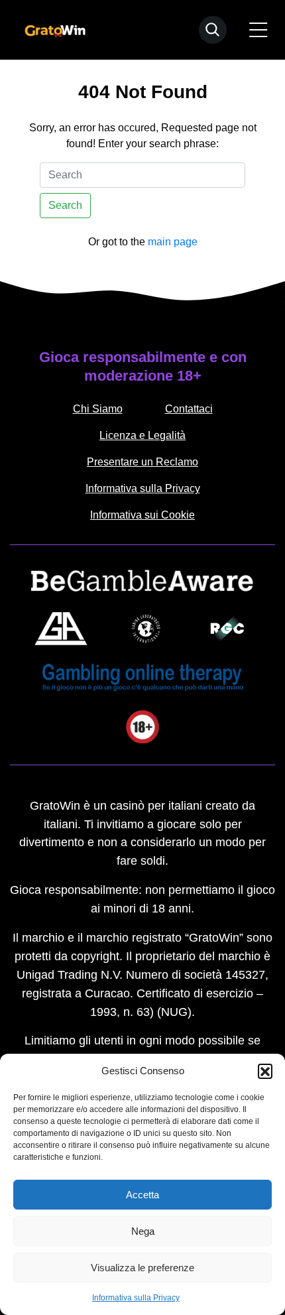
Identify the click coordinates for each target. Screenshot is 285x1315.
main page (173, 241)
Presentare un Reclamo (142, 462)
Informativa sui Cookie (142, 515)
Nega (142, 1231)
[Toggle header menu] (258, 29)
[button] (265, 1071)
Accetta (142, 1194)
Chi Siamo (98, 408)
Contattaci (189, 408)
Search (65, 205)
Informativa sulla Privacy (136, 1297)
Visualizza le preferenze (142, 1267)
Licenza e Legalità (142, 435)
